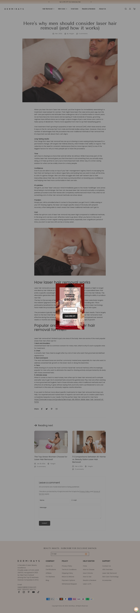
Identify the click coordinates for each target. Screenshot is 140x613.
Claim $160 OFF (70, 316)
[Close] (82, 285)
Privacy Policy (70, 322)
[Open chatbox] (136, 609)
